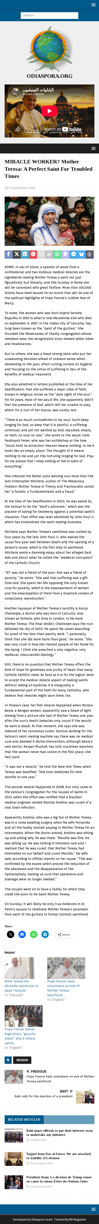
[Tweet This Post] (17, 254)
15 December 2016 (41, 1163)
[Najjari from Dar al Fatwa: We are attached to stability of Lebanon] (14, 1159)
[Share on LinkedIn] (25, 254)
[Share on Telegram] (73, 254)
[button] (92, 4)
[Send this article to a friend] (41, 254)
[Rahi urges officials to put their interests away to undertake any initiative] (14, 1136)
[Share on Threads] (90, 254)
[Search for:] (49, 15)
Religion (22, 1060)
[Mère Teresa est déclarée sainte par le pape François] (24, 968)
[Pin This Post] (33, 254)
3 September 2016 (22, 188)
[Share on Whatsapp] (57, 254)
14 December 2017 (41, 1186)
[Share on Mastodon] (65, 254)
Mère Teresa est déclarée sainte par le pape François (21, 985)
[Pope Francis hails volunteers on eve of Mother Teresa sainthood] (66, 968)
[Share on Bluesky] (82, 254)
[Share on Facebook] (9, 254)
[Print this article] (49, 254)
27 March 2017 (38, 1140)
